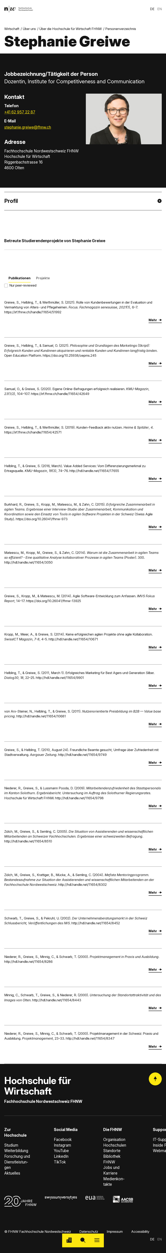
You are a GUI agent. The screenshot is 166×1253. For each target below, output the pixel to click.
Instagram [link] (62, 1145)
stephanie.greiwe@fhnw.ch (27, 127)
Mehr (153, 320)
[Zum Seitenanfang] (155, 1078)
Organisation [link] (114, 1139)
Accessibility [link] (140, 1231)
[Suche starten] (83, 1241)
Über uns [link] (29, 29)
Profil (11, 201)
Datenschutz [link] (88, 1231)
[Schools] (69, 1241)
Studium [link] (11, 1145)
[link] (18, 9)
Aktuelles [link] (12, 1173)
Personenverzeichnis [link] (120, 29)
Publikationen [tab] (20, 278)
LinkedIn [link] (61, 1156)
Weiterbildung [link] (16, 1150)
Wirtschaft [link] (11, 29)
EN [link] (159, 9)
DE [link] (152, 9)
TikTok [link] (60, 1162)
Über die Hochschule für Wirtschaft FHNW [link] (70, 29)
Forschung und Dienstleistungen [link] (17, 1162)
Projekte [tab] (43, 278)
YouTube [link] (61, 1150)
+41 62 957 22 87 (19, 112)
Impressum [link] (115, 1231)
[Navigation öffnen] (97, 1241)
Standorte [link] (111, 1150)
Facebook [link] (63, 1139)
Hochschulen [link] (114, 1145)
